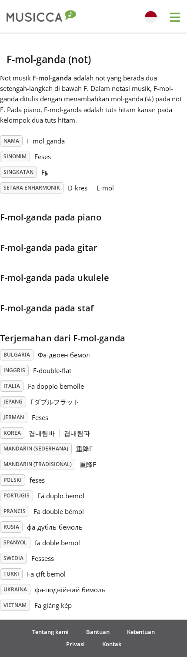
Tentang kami (50, 632)
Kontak (111, 644)
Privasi (75, 644)
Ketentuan (141, 632)
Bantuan (98, 632)
